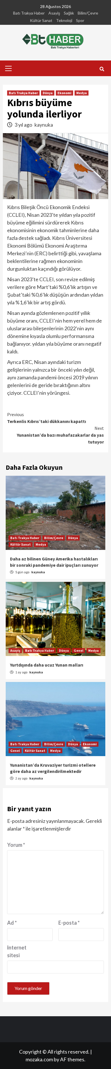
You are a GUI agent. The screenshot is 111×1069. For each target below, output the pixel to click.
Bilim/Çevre (88, 13)
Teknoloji (64, 20)
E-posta (69, 923)
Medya (81, 93)
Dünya (48, 93)
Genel (78, 650)
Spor (80, 20)
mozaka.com (39, 1059)
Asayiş (54, 13)
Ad (12, 923)
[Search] (101, 69)
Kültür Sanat (41, 20)
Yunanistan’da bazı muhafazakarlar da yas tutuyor (60, 435)
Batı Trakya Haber (29, 13)
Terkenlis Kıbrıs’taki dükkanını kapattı (46, 418)
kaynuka (43, 125)
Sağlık (69, 13)
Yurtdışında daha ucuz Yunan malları (46, 665)
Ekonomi (64, 93)
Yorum (16, 845)
